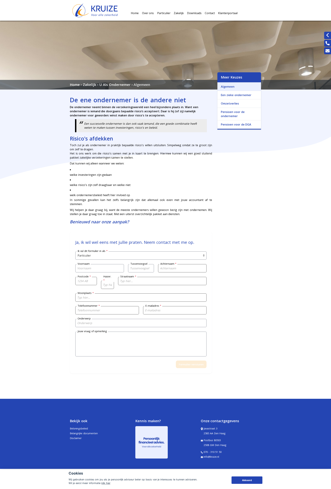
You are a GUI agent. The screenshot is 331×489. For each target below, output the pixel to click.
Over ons (148, 13)
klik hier (105, 483)
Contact (210, 13)
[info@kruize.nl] (327, 50)
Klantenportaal (228, 13)
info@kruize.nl (211, 456)
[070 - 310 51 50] (327, 43)
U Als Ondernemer (115, 84)
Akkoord (247, 480)
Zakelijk (179, 13)
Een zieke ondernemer (236, 95)
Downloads (194, 13)
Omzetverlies (230, 103)
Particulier (163, 13)
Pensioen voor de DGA (236, 124)
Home (135, 13)
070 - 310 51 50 (213, 452)
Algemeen (142, 84)
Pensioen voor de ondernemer (233, 114)
